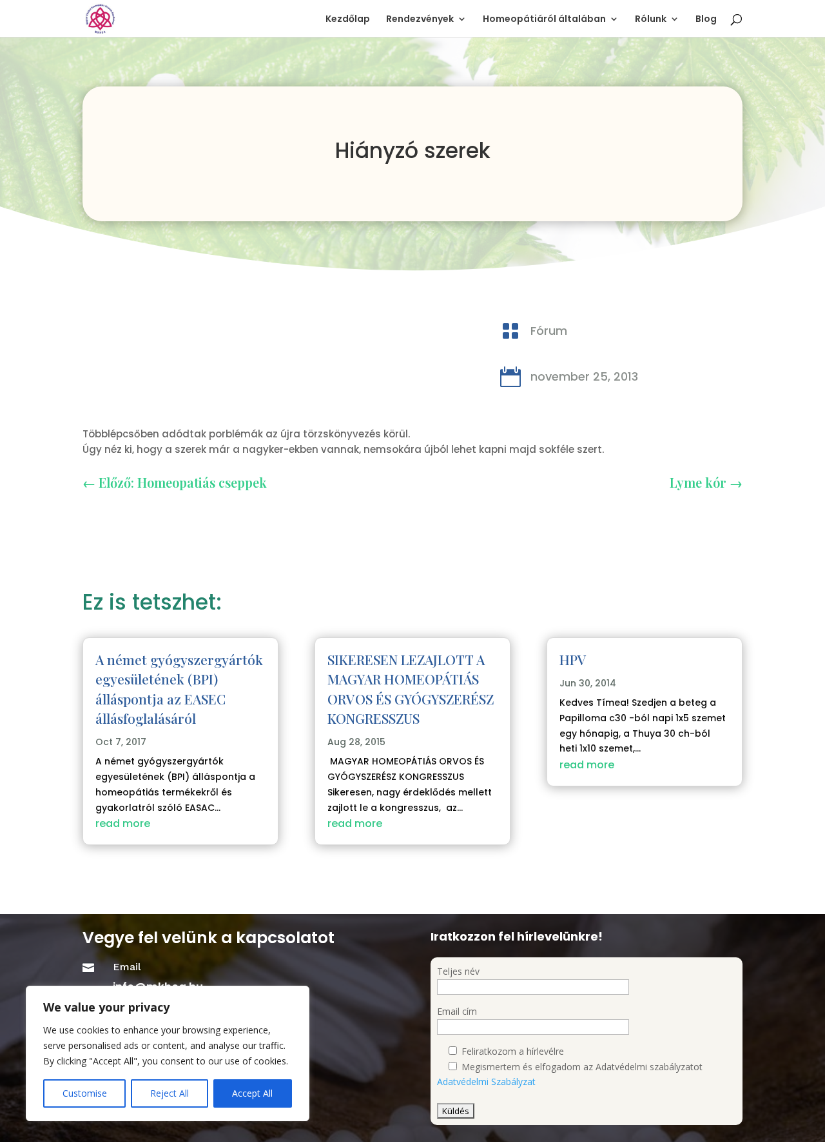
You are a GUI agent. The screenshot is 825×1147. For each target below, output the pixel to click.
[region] (167, 1053)
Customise (85, 1093)
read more (122, 823)
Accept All (252, 1093)
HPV (573, 659)
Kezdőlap (347, 19)
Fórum (548, 331)
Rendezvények (420, 19)
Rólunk (650, 19)
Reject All (169, 1093)
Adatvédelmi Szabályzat (486, 1081)
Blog (706, 19)
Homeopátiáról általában (544, 19)
